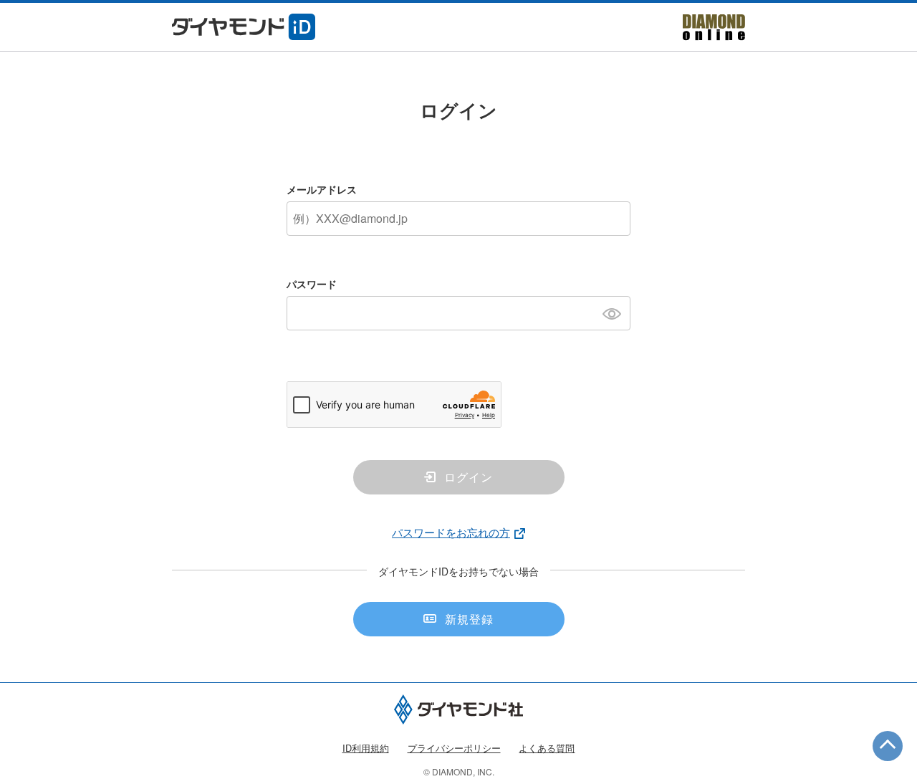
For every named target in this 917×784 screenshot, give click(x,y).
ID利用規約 (365, 748)
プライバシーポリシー (454, 748)
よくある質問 (547, 748)
